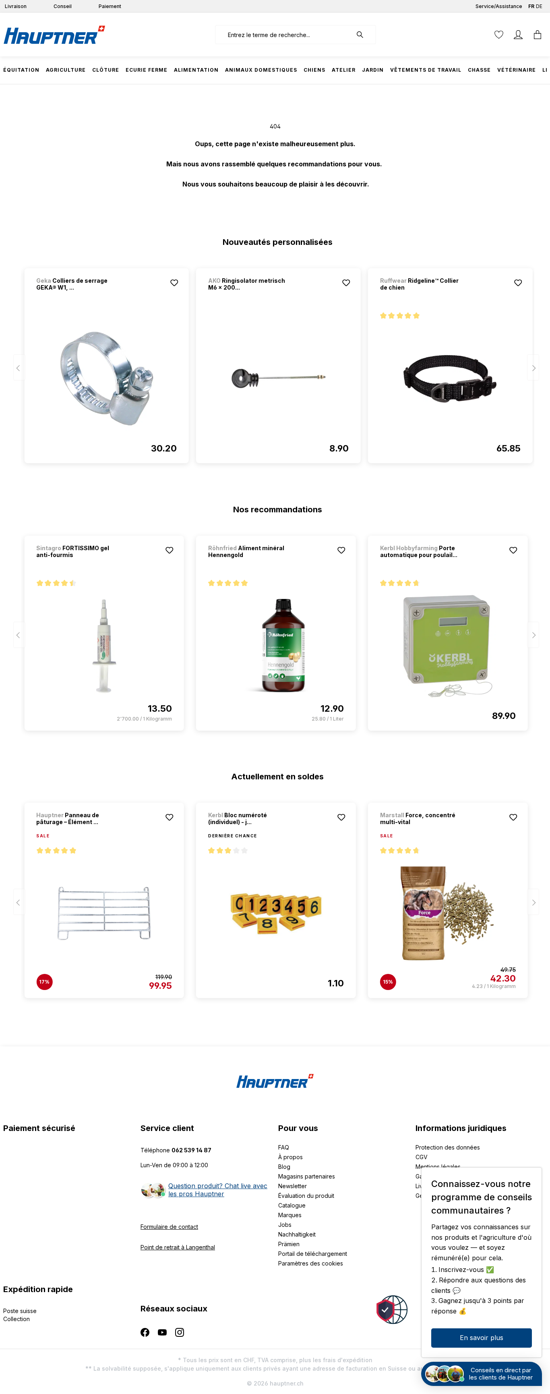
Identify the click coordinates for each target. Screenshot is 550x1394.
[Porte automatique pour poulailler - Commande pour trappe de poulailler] (448, 646)
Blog (284, 1166)
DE (539, 6)
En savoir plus (481, 1338)
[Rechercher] (364, 34)
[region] (275, 362)
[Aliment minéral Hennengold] (276, 646)
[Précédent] (19, 367)
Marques (290, 1215)
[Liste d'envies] (499, 35)
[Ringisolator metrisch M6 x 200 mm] (278, 378)
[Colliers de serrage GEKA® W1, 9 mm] (106, 378)
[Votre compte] (518, 35)
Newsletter (292, 1186)
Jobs (285, 1224)
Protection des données (448, 1147)
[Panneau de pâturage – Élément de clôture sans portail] (104, 913)
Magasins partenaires (306, 1176)
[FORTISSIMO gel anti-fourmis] (104, 646)
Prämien (289, 1244)
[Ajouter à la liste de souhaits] (174, 283)
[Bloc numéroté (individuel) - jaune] (276, 913)
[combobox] (283, 34)
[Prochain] (533, 367)
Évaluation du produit (306, 1195)
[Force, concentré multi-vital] (448, 913)
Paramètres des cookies (310, 1263)
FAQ (283, 1147)
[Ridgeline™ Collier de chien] (450, 378)
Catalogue (292, 1205)
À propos (290, 1157)
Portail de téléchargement (312, 1253)
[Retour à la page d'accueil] (54, 34)
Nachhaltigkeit (297, 1234)
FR (531, 6)
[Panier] (537, 35)
